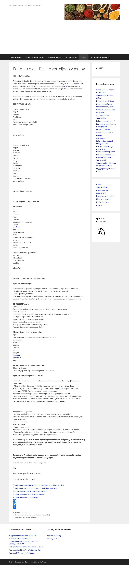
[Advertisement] (64, 39)
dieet (50, 89)
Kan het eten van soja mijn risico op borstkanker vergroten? (105, 149)
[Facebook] (49, 500)
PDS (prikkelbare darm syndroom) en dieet (30, 491)
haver (61, 388)
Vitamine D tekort (103, 129)
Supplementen (16, 57)
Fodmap (83, 57)
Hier (15, 468)
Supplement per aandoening (100, 57)
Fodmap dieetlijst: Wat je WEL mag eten (29, 494)
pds (63, 86)
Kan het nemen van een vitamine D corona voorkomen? (105, 157)
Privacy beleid (53, 538)
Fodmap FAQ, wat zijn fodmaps (25, 497)
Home (98, 184)
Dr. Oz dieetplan (71, 57)
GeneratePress (40, 562)
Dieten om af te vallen (104, 196)
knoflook (16, 227)
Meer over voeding (54, 57)
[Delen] (49, 507)
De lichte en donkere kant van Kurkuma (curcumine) (32, 515)
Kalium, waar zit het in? (105, 121)
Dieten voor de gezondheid (34, 57)
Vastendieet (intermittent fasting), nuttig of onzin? (104, 141)
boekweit (16, 355)
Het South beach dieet (105, 101)
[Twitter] (49, 504)
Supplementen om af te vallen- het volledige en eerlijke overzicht (38, 485)
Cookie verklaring (54, 535)
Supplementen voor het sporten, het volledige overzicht (35, 488)
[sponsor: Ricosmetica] (101, 237)
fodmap (18, 513)
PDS (25, 513)
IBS (22, 513)
